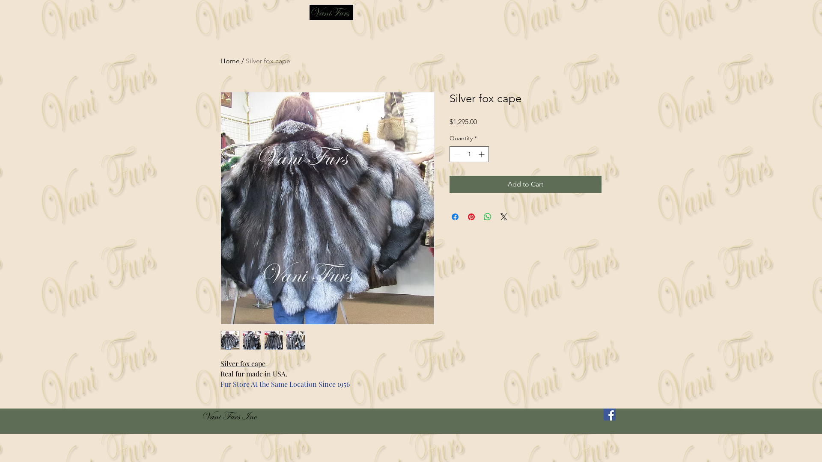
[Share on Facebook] (455, 217)
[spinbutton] (469, 154)
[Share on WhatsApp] (487, 217)
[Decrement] (456, 154)
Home (230, 61)
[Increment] (482, 154)
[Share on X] (504, 217)
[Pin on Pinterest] (471, 217)
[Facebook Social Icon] (610, 415)
